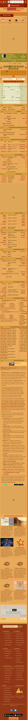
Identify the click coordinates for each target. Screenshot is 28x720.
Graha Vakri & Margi (20, 642)
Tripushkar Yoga (12, 403)
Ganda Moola (14, 59)
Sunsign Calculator (8, 694)
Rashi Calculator (7, 692)
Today (13, 81)
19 (22, 72)
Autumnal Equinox (9, 642)
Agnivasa (4, 268)
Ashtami (9, 113)
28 (20, 74)
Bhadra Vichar (19, 655)
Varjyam (4, 240)
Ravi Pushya (7, 677)
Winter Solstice (8, 644)
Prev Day (6, 81)
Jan (4, 66)
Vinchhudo (21, 401)
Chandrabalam (7, 300)
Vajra (9, 118)
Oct (12, 68)
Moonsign (4, 156)
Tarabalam (25, 300)
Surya (8, 461)
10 (25, 71)
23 (7, 74)
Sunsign (4, 161)
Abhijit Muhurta (6, 445)
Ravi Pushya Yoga (21, 403)
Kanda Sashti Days (20, 679)
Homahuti (4, 260)
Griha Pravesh (8, 653)
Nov (15, 68)
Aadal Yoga (13, 61)
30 (25, 74)
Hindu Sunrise (7, 690)
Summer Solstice (8, 640)
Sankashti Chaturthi (10, 472)
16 (14, 72)
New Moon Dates (19, 636)
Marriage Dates (8, 651)
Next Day (20, 81)
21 (1, 74)
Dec (17, 68)
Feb (7, 66)
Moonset (23, 109)
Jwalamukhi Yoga (12, 406)
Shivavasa (4, 273)
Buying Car (7, 655)
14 (9, 72)
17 (17, 72)
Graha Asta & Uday (20, 640)
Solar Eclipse (7, 633)
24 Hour (14, 63)
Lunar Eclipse (8, 636)
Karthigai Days (19, 675)
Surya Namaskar (16, 462)
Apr (12, 66)
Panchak (18, 651)
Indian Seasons (7, 688)
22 (4, 74)
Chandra (5, 461)
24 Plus (19, 63)
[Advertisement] (14, 39)
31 (13, 76)
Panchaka (11, 401)
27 (17, 74)
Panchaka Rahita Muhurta (6, 328)
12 (4, 72)
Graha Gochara (19, 644)
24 (9, 74)
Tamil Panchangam (20, 668)
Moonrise (4, 109)
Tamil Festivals (19, 677)
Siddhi (9, 121)
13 (7, 72)
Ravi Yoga (6, 406)
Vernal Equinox (8, 638)
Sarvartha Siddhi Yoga (21, 59)
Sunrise (4, 107)
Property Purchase (9, 657)
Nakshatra (23, 113)
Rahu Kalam (3, 232)
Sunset (23, 107)
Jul (20, 66)
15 (12, 72)
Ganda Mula (16, 401)
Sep (9, 68)
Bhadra (6, 401)
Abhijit (4, 218)
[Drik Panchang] (4, 2)
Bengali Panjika (7, 699)
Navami (9, 116)
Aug (22, 66)
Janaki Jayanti (4, 59)
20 (25, 72)
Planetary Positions (20, 638)
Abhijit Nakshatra (19, 662)
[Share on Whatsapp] (5, 484)
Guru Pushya (7, 679)
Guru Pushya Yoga (5, 404)
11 (1, 72)
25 (12, 74)
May (15, 66)
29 (22, 74)
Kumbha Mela (7, 701)
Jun (17, 66)
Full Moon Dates (19, 633)
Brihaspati (14, 461)
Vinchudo (9, 59)
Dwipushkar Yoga (5, 403)
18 (20, 72)
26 (14, 74)
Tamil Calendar (19, 672)
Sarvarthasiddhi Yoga (9, 668)
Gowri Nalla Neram (20, 670)
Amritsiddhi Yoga (8, 670)
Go (20, 626)
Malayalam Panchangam (9, 696)
